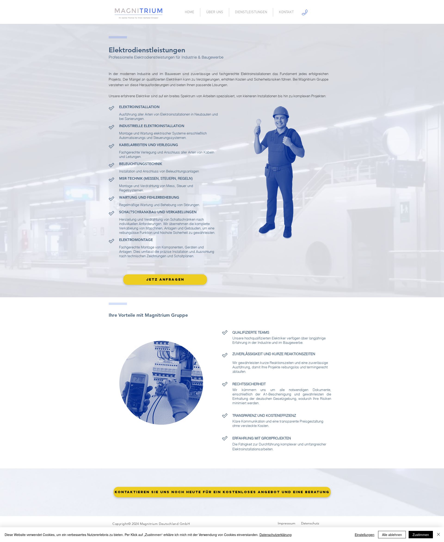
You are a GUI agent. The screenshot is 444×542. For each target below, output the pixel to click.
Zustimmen (421, 534)
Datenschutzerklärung (275, 534)
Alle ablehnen (392, 534)
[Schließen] (438, 534)
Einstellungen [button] (364, 534)
